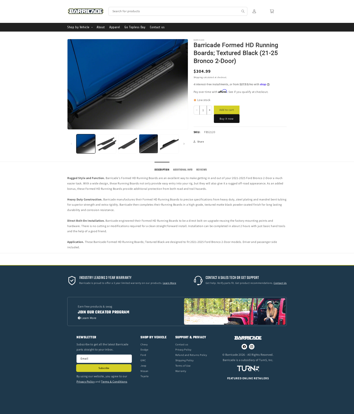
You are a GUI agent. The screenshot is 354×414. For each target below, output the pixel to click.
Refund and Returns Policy (191, 355)
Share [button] (200, 141)
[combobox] (178, 11)
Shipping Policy (184, 360)
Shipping (198, 77)
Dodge (144, 349)
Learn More (88, 318)
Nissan (144, 371)
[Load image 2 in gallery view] (106, 143)
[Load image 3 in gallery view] (127, 143)
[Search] (243, 11)
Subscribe (103, 368)
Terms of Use (183, 365)
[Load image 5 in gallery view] (169, 143)
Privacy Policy (183, 349)
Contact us (181, 344)
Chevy (144, 344)
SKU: (197, 132)
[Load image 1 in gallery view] (85, 143)
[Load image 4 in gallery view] (148, 143)
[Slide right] (184, 144)
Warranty (180, 371)
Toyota (144, 376)
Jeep (143, 365)
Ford (143, 355)
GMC (143, 360)
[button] (79, 27)
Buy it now (227, 118)
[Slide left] (71, 144)
